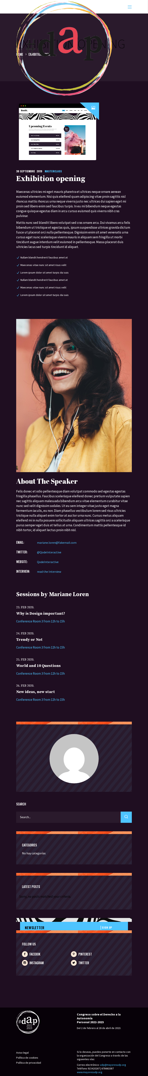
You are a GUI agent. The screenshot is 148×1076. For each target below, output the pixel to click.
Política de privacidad (28, 1062)
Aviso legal (22, 1052)
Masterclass (53, 171)
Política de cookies (27, 1057)
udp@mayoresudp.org (113, 1065)
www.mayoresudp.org (89, 1072)
